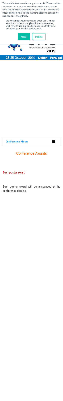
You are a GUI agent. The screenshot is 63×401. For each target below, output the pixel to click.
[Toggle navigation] (53, 141)
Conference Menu (17, 141)
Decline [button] (39, 36)
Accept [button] (24, 36)
